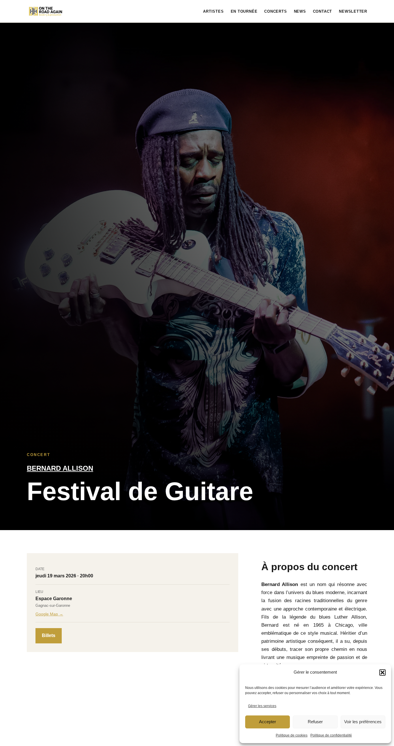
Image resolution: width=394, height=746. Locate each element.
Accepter (267, 721)
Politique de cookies (291, 735)
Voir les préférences (363, 721)
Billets (48, 635)
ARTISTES (213, 11)
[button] (382, 672)
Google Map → (49, 614)
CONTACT (322, 11)
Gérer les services (262, 706)
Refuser (315, 721)
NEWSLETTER (353, 11)
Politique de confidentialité (331, 735)
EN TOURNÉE (244, 11)
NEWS (300, 11)
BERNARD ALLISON (60, 468)
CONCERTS (275, 11)
